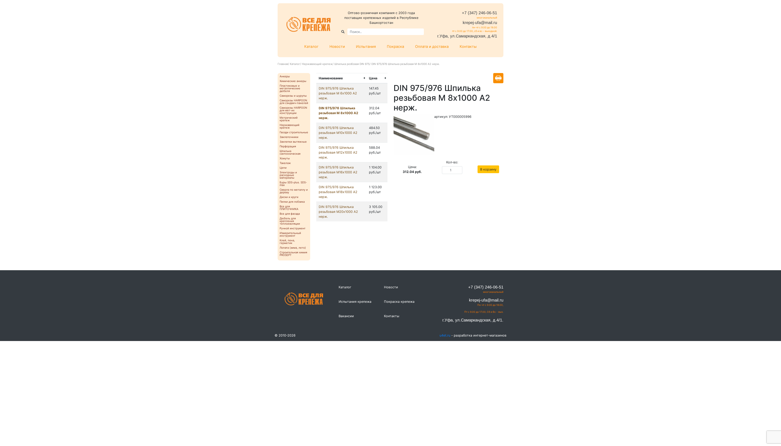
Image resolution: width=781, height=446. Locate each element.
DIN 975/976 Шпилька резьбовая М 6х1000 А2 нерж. (338, 93)
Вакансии (346, 316)
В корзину (488, 169)
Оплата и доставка (432, 46)
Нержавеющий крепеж (317, 64)
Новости (337, 46)
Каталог (311, 46)
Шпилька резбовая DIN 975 (352, 64)
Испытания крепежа (355, 302)
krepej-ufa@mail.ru (480, 22)
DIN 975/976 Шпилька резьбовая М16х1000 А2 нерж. (338, 172)
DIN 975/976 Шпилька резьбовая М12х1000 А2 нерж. (338, 152)
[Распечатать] (498, 78)
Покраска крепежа (399, 302)
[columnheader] (341, 78)
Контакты (468, 46)
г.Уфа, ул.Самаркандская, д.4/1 (467, 36)
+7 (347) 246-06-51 (479, 13)
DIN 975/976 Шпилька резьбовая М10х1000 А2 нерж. (338, 133)
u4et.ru (445, 335)
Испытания (366, 46)
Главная (283, 64)
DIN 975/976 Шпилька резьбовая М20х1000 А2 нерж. (338, 212)
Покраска (395, 46)
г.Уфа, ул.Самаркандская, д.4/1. (472, 320)
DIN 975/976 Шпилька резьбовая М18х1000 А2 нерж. (338, 192)
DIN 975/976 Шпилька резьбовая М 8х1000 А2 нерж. (338, 113)
